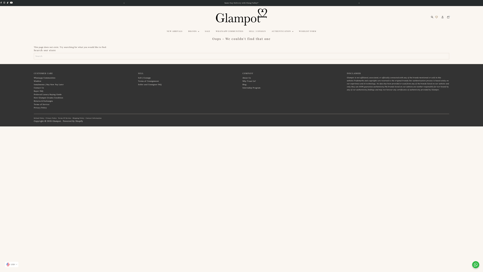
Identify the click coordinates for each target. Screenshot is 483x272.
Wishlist (37, 81)
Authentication (282, 31)
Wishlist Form (307, 31)
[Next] (359, 3)
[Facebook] (1, 3)
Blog (245, 84)
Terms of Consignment (148, 81)
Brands (192, 31)
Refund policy (39, 118)
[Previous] (124, 3)
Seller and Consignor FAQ (150, 84)
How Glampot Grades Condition (48, 98)
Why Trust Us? (249, 81)
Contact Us (39, 88)
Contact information (94, 118)
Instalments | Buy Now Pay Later (49, 84)
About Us (247, 78)
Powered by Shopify (73, 121)
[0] (448, 17)
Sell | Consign (257, 31)
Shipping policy (78, 118)
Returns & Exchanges (43, 101)
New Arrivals (175, 31)
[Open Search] (432, 17)
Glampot (56, 121)
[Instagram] (4, 3)
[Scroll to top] (477, 255)
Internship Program (251, 88)
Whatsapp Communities (229, 31)
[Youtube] (11, 3)
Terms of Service (41, 104)
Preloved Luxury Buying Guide (48, 94)
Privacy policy (51, 118)
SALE (207, 31)
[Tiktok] (7, 3)
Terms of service (64, 118)
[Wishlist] (436, 17)
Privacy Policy (40, 108)
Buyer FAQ (38, 91)
